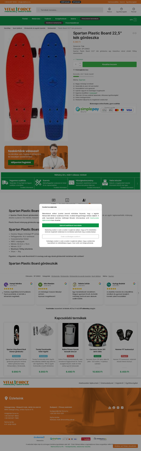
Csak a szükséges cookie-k (70, 236)
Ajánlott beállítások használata (71, 225)
